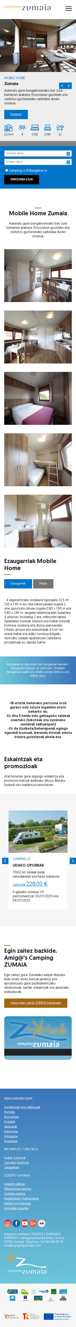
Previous (62, 86)
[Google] (33, 1226)
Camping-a (17, 171)
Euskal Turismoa (14, 1158)
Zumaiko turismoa (16, 1162)
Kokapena (11, 1136)
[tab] (18, 584)
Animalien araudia (16, 1208)
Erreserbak (11, 1141)
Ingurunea (11, 1131)
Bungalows (11, 1117)
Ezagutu (16, 114)
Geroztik (30, 885)
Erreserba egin (22, 179)
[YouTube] (24, 1226)
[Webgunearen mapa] (68, 9)
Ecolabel (9, 1122)
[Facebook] (16, 1226)
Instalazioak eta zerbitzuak (22, 1107)
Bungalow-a (38, 171)
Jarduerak (10, 1126)
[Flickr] (41, 1226)
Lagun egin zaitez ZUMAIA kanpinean (36, 1003)
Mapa (43, 583)
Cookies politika (14, 1194)
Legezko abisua (14, 1184)
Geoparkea (11, 1167)
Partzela (9, 1112)
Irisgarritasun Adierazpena (21, 1198)
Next (68, 86)
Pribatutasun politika (17, 1189)
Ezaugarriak (18, 583)
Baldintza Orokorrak (17, 1203)
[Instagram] (8, 1226)
